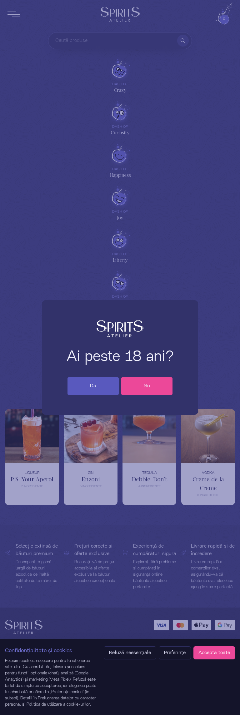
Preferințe (175, 652)
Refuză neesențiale (130, 652)
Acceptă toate (214, 652)
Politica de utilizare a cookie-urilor (58, 704)
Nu (147, 386)
